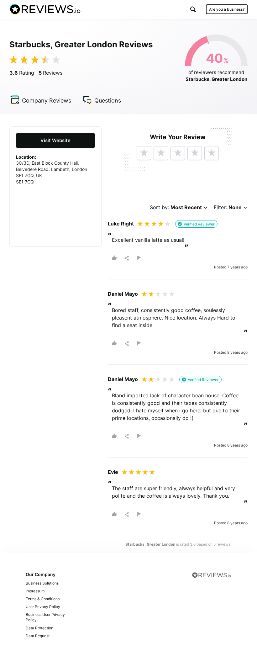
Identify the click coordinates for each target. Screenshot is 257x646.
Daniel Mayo (123, 294)
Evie (113, 472)
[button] (193, 9)
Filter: (228, 207)
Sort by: (176, 207)
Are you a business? (226, 9)
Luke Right (121, 223)
